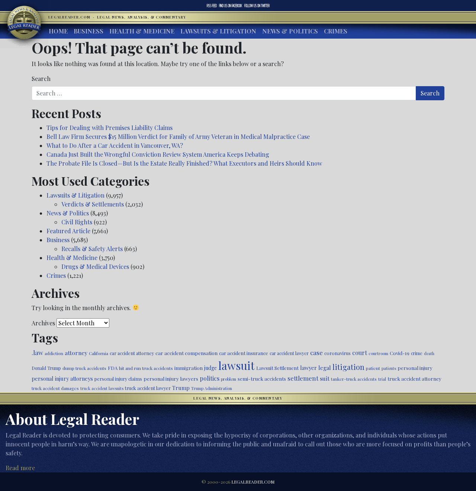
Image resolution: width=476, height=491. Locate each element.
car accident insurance (243, 353)
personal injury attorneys (62, 378)
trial (382, 379)
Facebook (230, 5)
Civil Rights (76, 222)
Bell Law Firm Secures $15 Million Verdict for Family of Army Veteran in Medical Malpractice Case (178, 136)
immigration (188, 367)
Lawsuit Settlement (277, 368)
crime (416, 353)
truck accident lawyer (148, 388)
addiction (54, 353)
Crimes (335, 31)
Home (58, 31)
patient (373, 368)
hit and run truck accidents (146, 368)
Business (88, 31)
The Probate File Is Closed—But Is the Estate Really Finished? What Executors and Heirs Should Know (184, 163)
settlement (302, 378)
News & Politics (290, 31)
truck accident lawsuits (101, 388)
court (359, 353)
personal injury (415, 367)
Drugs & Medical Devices (95, 266)
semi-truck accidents (262, 378)
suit (324, 378)
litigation (348, 367)
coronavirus (337, 353)
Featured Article (68, 231)
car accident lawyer (289, 353)
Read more (20, 468)
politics (209, 378)
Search (41, 78)
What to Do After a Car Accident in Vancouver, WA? (114, 145)
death (429, 353)
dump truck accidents (84, 368)
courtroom (378, 353)
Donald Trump (46, 368)
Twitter (257, 5)
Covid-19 (399, 353)
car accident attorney (132, 353)
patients (389, 368)
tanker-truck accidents (354, 379)
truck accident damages (55, 388)
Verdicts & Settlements (92, 204)
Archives (43, 323)
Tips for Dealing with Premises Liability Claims (109, 127)
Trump (181, 387)
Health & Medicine (141, 31)
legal (324, 367)
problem (228, 379)
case (316, 352)
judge (210, 367)
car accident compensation (186, 352)
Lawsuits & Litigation (218, 31)
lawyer (308, 367)
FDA (113, 368)
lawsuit (236, 365)
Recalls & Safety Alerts (92, 249)
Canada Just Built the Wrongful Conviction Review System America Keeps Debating (157, 154)
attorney (76, 353)
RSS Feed (212, 5)
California (98, 353)
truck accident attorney (414, 378)
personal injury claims (118, 378)
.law (37, 352)
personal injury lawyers (171, 378)
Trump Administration (211, 388)
